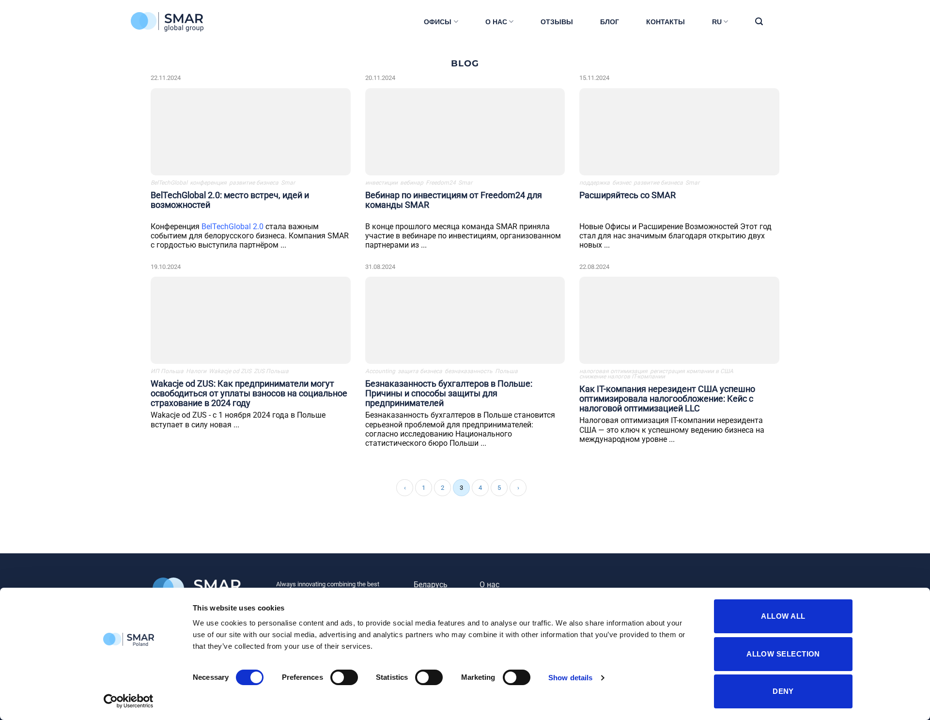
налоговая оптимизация (613, 371)
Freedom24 (441, 183)
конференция (208, 183)
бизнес (621, 183)
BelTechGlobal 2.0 (233, 226)
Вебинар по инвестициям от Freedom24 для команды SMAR (453, 200)
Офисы (437, 21)
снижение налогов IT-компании (622, 376)
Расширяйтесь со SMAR (627, 195)
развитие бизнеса (254, 183)
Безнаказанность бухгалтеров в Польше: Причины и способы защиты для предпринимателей (448, 393)
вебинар (411, 183)
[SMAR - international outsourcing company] (179, 21)
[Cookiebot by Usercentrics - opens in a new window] (128, 701)
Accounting (380, 371)
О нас (496, 21)
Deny (783, 691)
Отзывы (557, 21)
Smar (288, 183)
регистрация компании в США (691, 371)
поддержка (594, 183)
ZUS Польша (271, 371)
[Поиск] (759, 21)
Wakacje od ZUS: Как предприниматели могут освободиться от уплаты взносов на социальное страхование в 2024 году (249, 393)
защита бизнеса (420, 371)
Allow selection (783, 654)
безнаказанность (469, 371)
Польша (506, 371)
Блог (609, 21)
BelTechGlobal (169, 183)
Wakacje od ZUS (230, 371)
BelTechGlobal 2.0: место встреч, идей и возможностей (230, 200)
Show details (570, 677)
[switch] (344, 677)
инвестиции (381, 183)
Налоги (196, 371)
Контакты (665, 21)
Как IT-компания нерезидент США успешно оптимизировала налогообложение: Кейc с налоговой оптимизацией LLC (667, 398)
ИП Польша (167, 371)
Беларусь (431, 584)
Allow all (783, 616)
